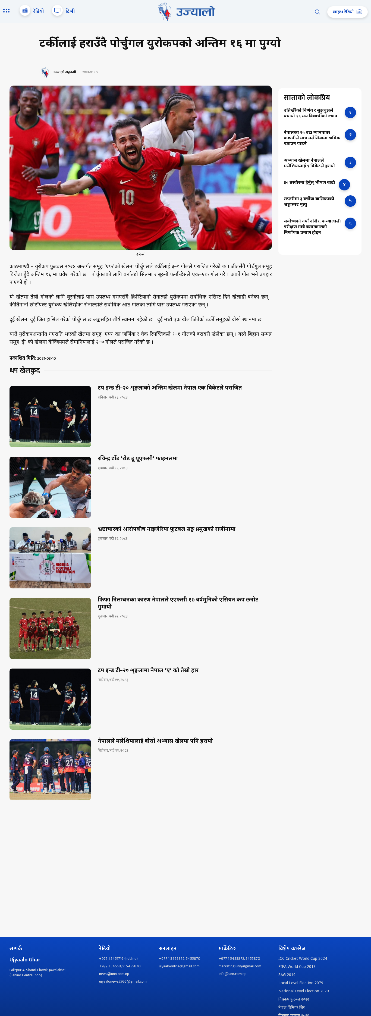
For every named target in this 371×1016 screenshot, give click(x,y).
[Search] (317, 12)
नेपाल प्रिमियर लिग (291, 1007)
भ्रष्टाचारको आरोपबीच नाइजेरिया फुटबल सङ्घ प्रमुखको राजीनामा (166, 529)
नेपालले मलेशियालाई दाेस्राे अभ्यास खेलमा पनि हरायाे (155, 741)
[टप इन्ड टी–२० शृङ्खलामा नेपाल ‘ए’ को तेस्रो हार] (50, 699)
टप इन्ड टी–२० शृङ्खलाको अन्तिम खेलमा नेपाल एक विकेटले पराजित (170, 388)
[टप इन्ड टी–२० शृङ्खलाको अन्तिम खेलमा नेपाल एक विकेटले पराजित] (50, 416)
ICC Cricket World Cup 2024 (302, 958)
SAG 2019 (286, 975)
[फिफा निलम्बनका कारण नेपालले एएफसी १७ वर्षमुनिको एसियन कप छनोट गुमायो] (50, 628)
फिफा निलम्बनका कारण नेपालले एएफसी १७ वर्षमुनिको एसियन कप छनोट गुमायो (178, 604)
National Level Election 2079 (303, 991)
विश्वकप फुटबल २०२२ (293, 999)
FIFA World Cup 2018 (297, 967)
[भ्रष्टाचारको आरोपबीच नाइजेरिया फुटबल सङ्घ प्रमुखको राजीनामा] (50, 557)
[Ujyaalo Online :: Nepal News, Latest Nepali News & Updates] (185, 11)
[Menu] (7, 11)
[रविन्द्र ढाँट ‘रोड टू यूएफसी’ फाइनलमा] (50, 487)
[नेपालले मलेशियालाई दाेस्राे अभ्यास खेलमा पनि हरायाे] (50, 769)
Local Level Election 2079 (300, 983)
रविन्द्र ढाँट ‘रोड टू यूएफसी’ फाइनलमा (138, 458)
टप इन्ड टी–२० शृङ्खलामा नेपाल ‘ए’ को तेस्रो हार (148, 670)
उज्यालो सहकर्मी (65, 72)
